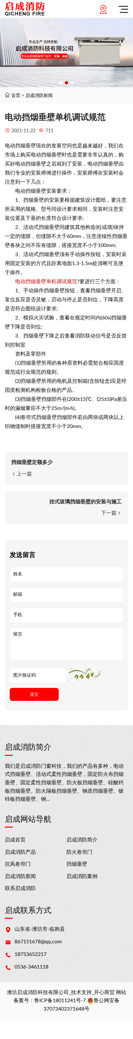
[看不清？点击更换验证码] (84, 675)
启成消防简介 (81, 839)
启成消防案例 (81, 876)
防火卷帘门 (79, 852)
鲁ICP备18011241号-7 (60, 1000)
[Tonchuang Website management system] (25, 9)
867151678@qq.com (38, 941)
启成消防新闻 (39, 95)
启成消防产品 (20, 852)
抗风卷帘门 (18, 864)
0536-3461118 (31, 966)
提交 (34, 694)
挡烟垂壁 (76, 864)
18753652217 (30, 954)
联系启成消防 (20, 888)
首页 (15, 95)
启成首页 (15, 839)
